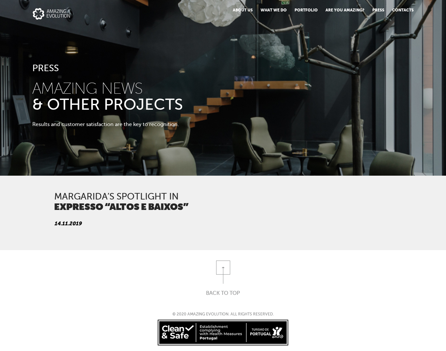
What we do (274, 10)
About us (243, 10)
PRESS (378, 10)
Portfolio (306, 10)
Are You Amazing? (345, 10)
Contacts (403, 10)
